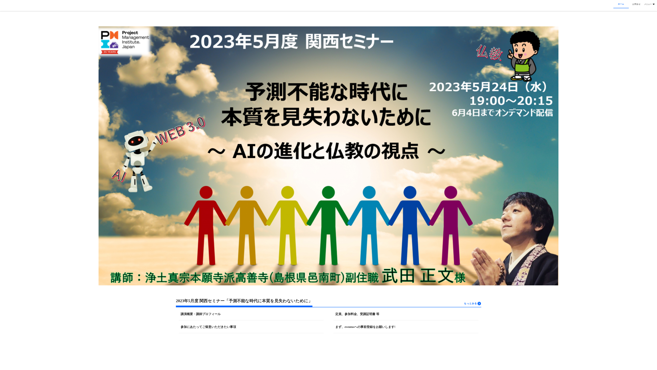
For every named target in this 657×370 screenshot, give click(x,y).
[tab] (621, 4)
